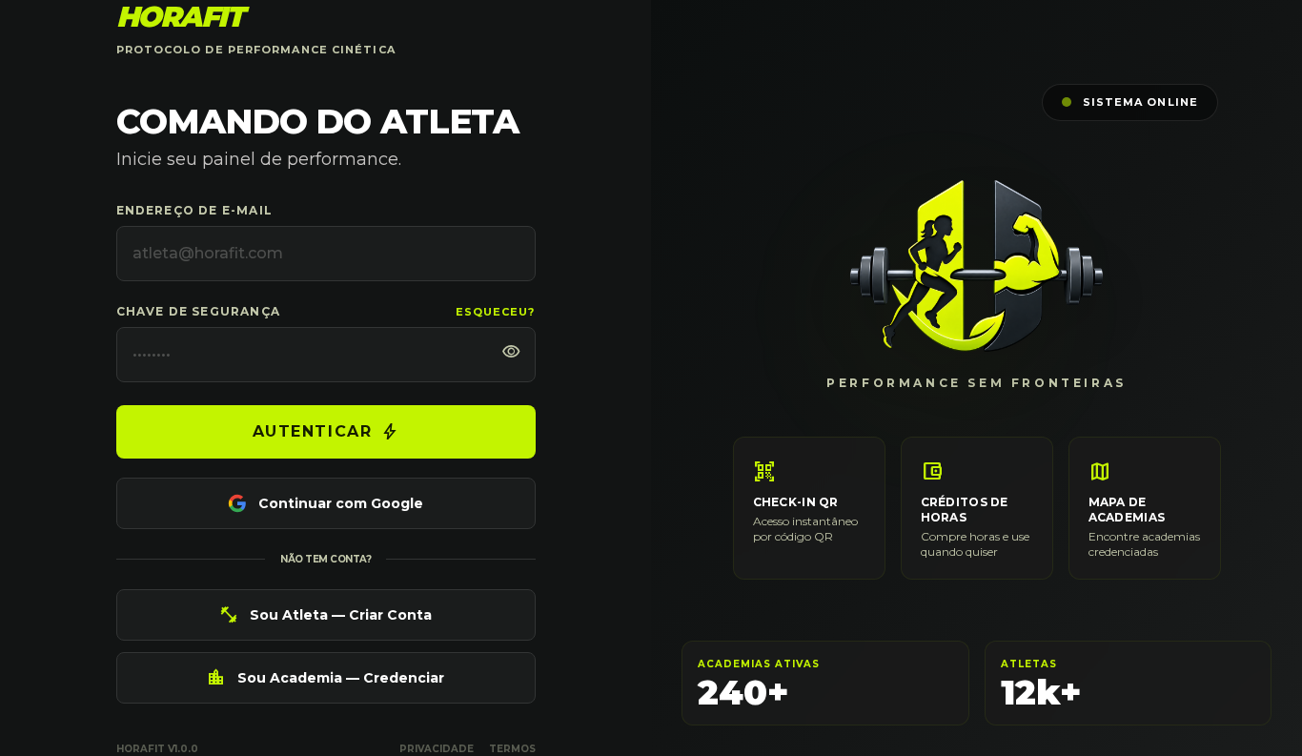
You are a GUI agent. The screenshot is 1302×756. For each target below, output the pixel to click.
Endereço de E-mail (195, 210)
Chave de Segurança (198, 311)
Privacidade (436, 749)
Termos (512, 749)
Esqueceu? (496, 311)
